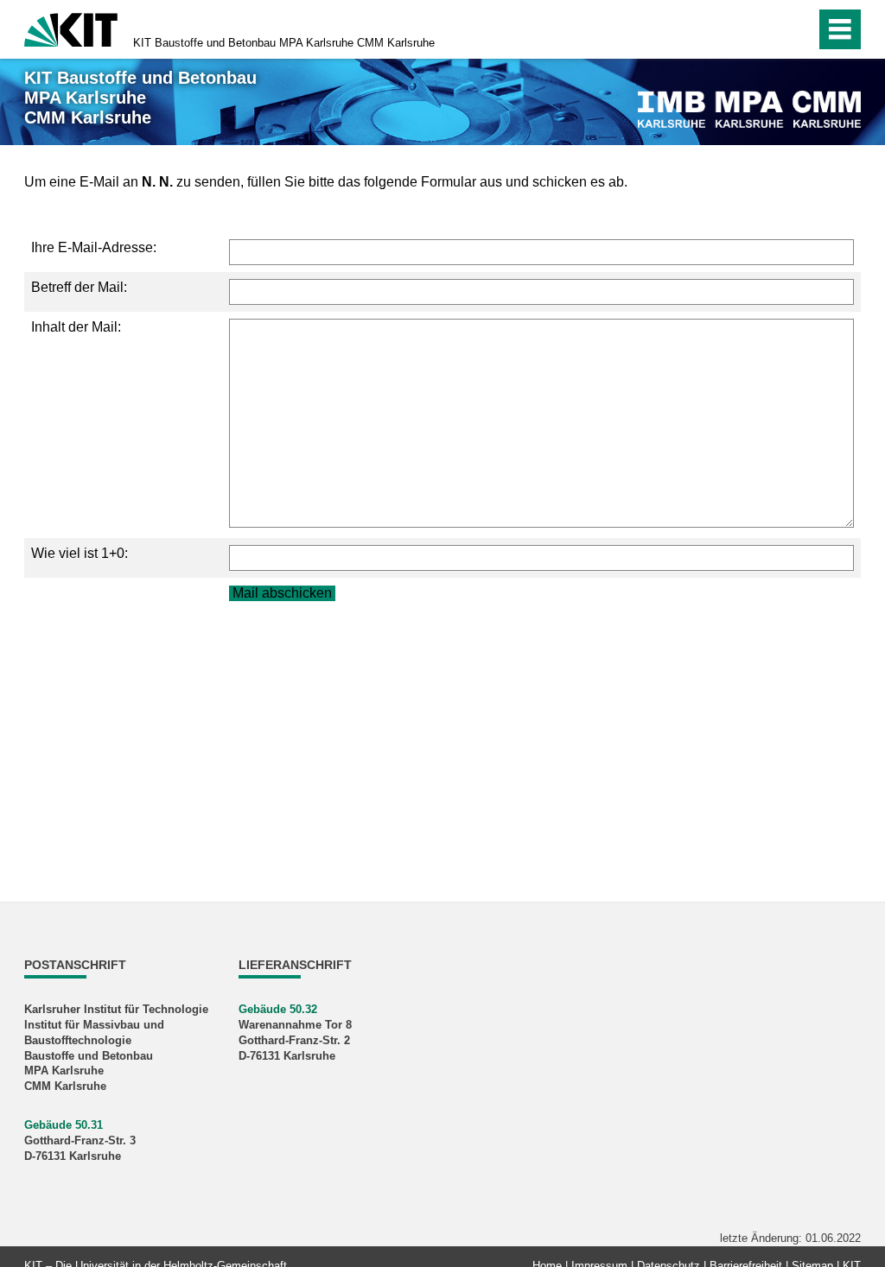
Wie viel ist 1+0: (79, 553)
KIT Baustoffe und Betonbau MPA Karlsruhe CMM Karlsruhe (284, 42)
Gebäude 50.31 (63, 1124)
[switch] (797, 29)
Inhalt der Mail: (76, 327)
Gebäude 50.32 (278, 1009)
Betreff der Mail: (79, 287)
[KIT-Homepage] (71, 28)
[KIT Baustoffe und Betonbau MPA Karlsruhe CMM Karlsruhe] (749, 109)
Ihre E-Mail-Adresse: (93, 247)
